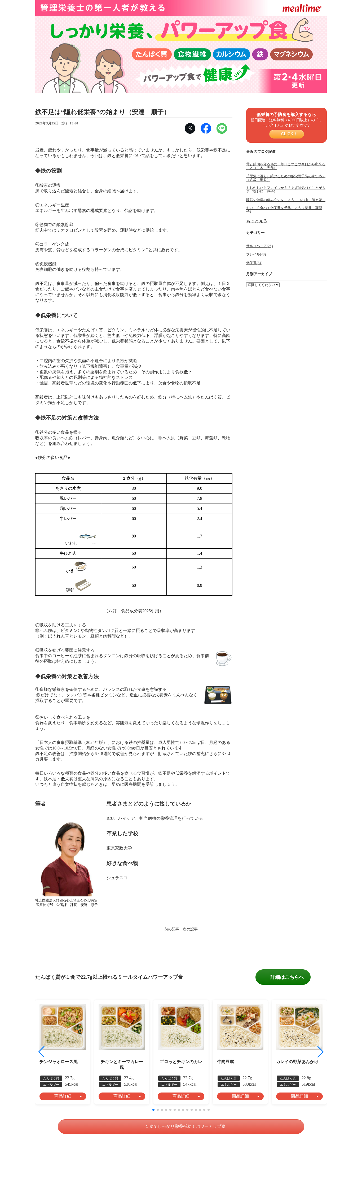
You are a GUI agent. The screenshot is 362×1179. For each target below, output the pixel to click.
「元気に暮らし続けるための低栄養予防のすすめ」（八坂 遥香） (285, 178)
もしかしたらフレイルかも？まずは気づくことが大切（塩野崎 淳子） (285, 189)
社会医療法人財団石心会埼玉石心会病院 (66, 900)
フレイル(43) (256, 254)
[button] (320, 1052)
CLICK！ (288, 134)
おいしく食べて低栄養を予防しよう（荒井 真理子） (284, 210)
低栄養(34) (254, 263)
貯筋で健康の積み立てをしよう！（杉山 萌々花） (285, 200)
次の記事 (190, 929)
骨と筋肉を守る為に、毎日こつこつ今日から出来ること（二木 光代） (285, 166)
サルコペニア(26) (259, 246)
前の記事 (171, 929)
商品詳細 (62, 1096)
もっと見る (256, 221)
